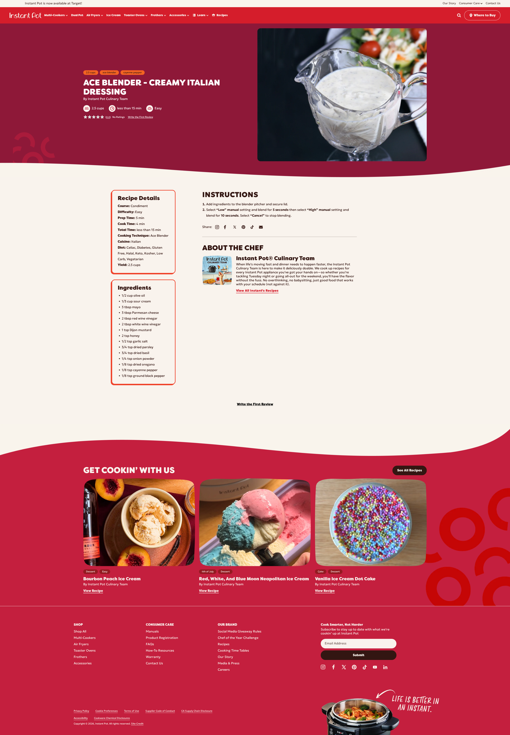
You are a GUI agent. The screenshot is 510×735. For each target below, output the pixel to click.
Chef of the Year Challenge (238, 638)
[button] (459, 15)
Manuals (152, 631)
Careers (224, 669)
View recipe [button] (93, 591)
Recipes (224, 644)
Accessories (83, 663)
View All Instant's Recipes (257, 290)
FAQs (150, 644)
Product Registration (162, 638)
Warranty (153, 657)
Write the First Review (140, 117)
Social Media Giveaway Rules (239, 631)
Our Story (225, 657)
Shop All (80, 631)
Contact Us (154, 663)
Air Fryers (81, 644)
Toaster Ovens (85, 650)
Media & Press (228, 663)
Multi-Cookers (85, 638)
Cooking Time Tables (233, 650)
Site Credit (137, 724)
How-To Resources (160, 650)
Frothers (80, 657)
